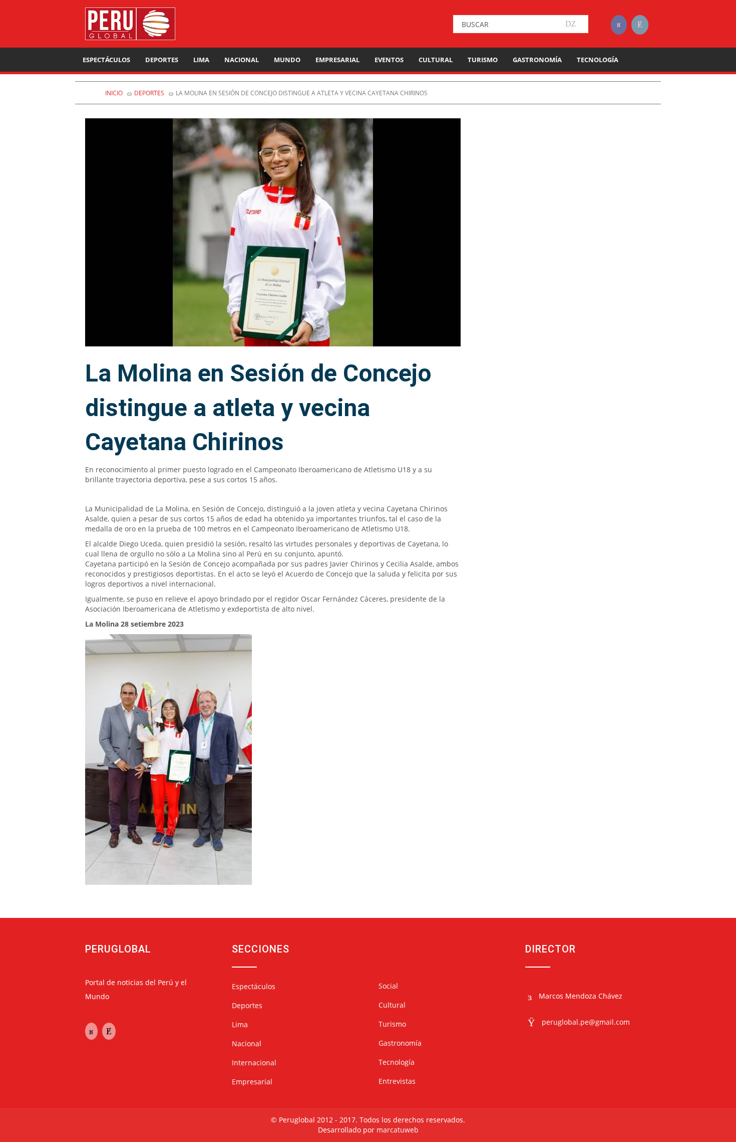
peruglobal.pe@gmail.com (586, 1022)
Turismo (483, 59)
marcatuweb (398, 1129)
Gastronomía (537, 59)
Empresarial (337, 59)
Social (388, 986)
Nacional (241, 59)
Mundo (287, 59)
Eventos (389, 59)
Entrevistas (397, 1081)
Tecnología (597, 59)
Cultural (436, 59)
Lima (201, 59)
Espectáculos (106, 59)
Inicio (114, 93)
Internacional (254, 1062)
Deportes (161, 59)
